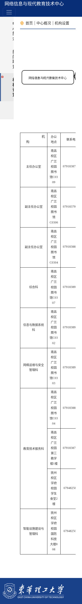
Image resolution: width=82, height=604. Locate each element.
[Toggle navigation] (9, 12)
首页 (29, 23)
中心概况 (43, 23)
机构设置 (62, 23)
